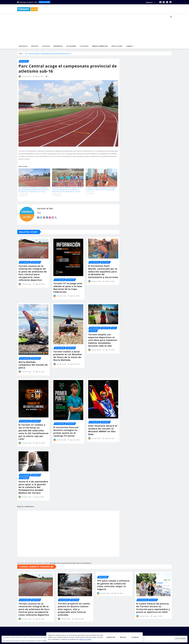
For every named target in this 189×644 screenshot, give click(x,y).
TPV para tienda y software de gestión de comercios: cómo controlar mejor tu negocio (113, 585)
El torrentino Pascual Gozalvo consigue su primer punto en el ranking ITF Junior (65, 431)
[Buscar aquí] (171, 17)
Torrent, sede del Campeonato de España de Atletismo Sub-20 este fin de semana (101, 188)
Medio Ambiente (100, 46)
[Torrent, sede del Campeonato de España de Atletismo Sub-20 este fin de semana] (101, 178)
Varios (129, 46)
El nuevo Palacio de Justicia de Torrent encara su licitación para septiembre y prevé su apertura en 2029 (153, 608)
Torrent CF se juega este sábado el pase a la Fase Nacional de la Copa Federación (67, 287)
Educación (117, 46)
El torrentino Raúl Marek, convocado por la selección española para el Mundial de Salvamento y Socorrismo (103, 271)
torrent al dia (26, 76)
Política (23, 46)
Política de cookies (85, 639)
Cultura (84, 46)
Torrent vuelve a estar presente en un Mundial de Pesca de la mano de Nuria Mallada (67, 355)
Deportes (58, 46)
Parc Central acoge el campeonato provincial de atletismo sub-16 (48, 54)
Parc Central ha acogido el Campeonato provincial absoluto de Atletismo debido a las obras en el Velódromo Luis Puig (34, 189)
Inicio (21, 54)
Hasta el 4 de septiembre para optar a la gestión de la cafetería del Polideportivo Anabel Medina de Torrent (33, 487)
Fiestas (34, 46)
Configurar (135, 637)
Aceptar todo (111, 637)
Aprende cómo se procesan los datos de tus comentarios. (71, 563)
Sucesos (46, 46)
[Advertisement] (88, 29)
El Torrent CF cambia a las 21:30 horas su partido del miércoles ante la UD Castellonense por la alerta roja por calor (33, 431)
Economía (71, 46)
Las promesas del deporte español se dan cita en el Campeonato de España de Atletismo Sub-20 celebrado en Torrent (67, 189)
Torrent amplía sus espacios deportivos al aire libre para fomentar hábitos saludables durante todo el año (102, 340)
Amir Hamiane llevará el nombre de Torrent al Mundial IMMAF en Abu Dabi (102, 430)
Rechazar (123, 637)
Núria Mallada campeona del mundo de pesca (33, 364)
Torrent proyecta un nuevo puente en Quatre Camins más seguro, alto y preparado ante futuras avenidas (74, 609)
